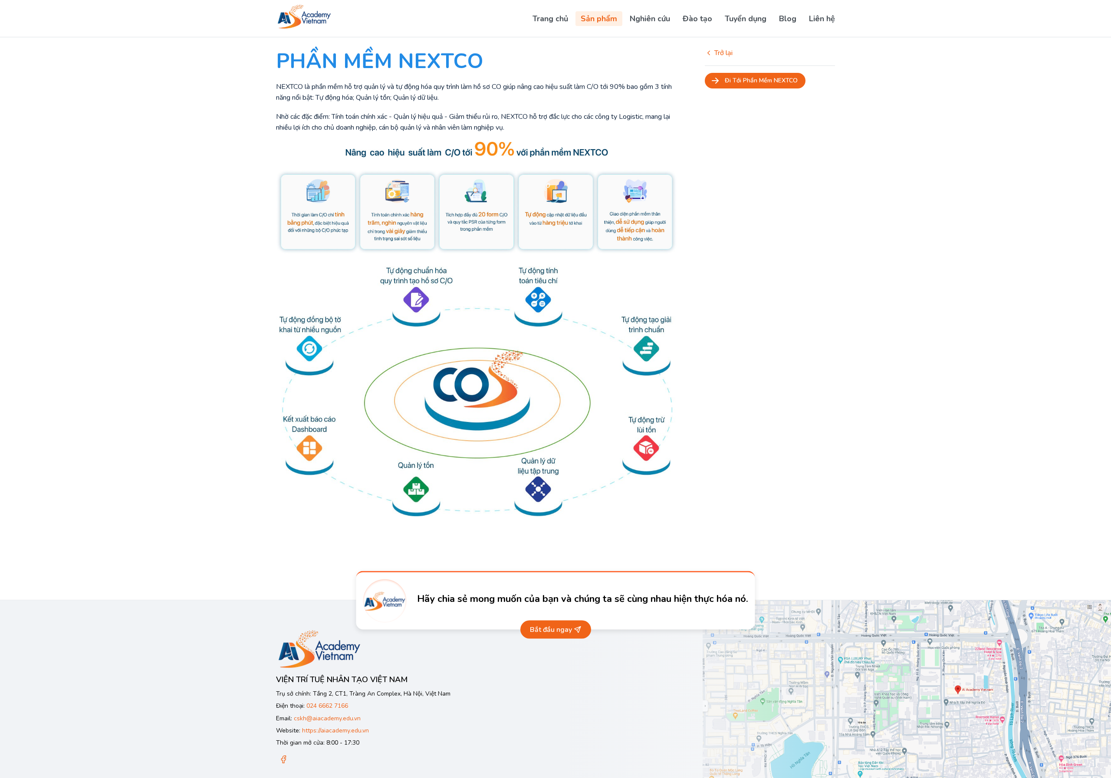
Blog (787, 18)
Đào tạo (697, 18)
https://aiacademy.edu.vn (335, 730)
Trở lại (723, 53)
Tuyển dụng (745, 18)
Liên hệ (822, 18)
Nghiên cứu (650, 18)
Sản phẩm (599, 18)
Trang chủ (550, 18)
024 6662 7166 (327, 706)
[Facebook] (283, 760)
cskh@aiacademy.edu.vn (327, 718)
